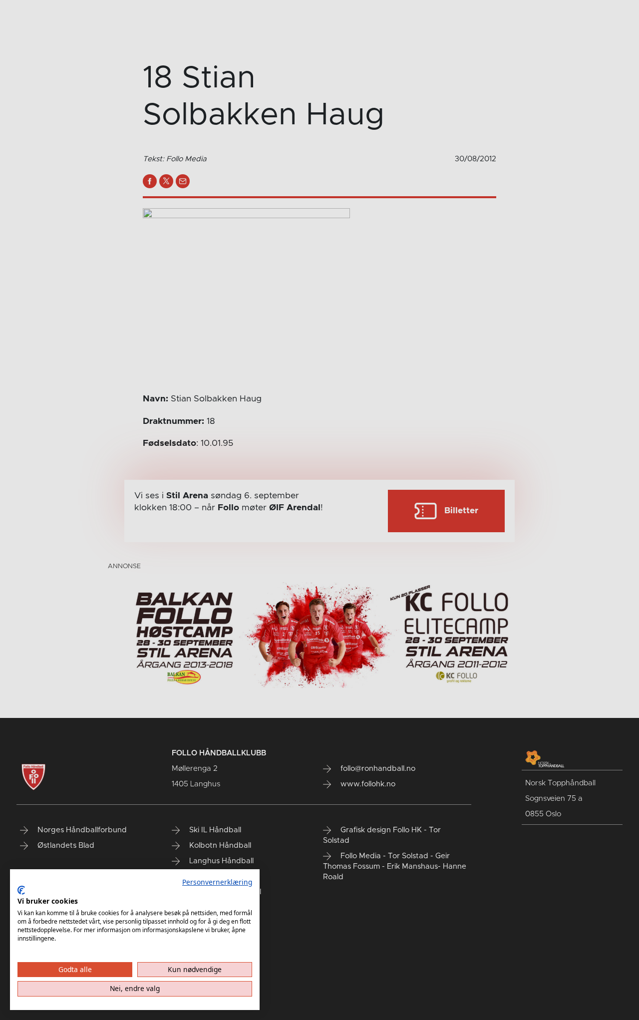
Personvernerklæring (217, 882)
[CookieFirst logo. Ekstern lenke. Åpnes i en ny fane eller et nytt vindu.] (21, 890)
